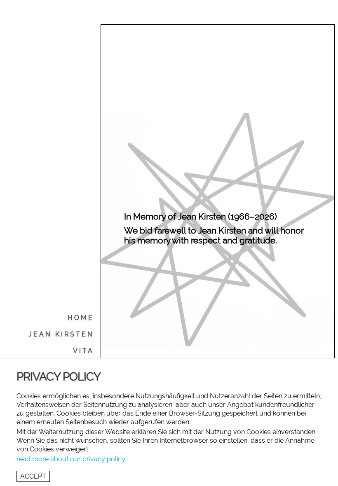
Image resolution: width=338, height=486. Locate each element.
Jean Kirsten (61, 334)
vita (83, 351)
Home (81, 318)
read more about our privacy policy (70, 459)
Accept (33, 476)
